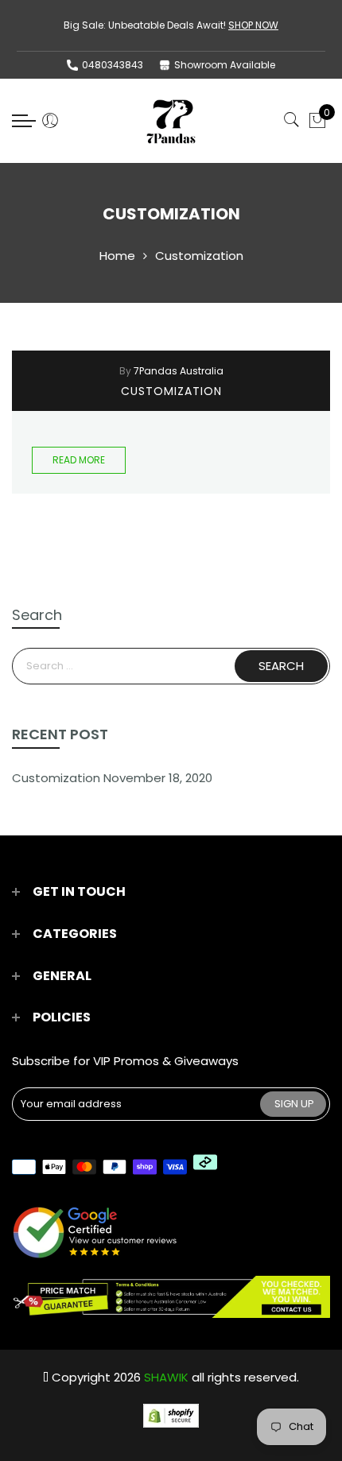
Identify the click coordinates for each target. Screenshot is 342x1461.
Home (117, 255)
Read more (78, 460)
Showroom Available (224, 65)
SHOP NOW (253, 25)
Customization (171, 391)
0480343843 (112, 65)
